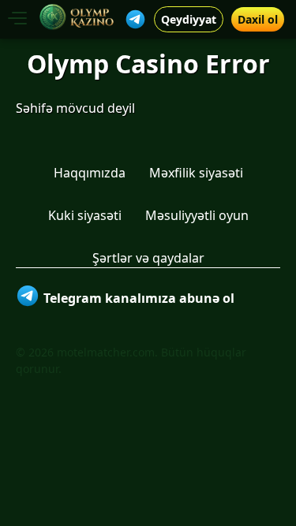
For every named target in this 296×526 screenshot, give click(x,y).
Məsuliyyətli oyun (197, 215)
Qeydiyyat (188, 19)
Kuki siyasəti (85, 215)
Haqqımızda (90, 172)
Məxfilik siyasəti (196, 172)
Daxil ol (258, 19)
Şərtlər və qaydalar (148, 258)
